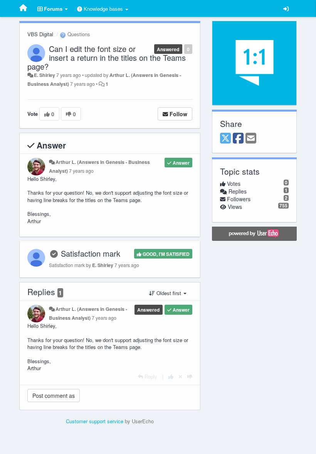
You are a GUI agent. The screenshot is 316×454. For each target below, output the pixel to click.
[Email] (250, 138)
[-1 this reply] (189, 376)
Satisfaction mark (90, 253)
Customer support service (94, 421)
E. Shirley (44, 75)
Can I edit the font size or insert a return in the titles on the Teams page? (106, 57)
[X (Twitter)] (225, 138)
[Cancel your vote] (180, 376)
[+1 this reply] (170, 376)
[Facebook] (238, 138)
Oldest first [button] (169, 293)
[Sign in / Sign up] (286, 8)
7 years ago (81, 170)
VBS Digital (40, 34)
